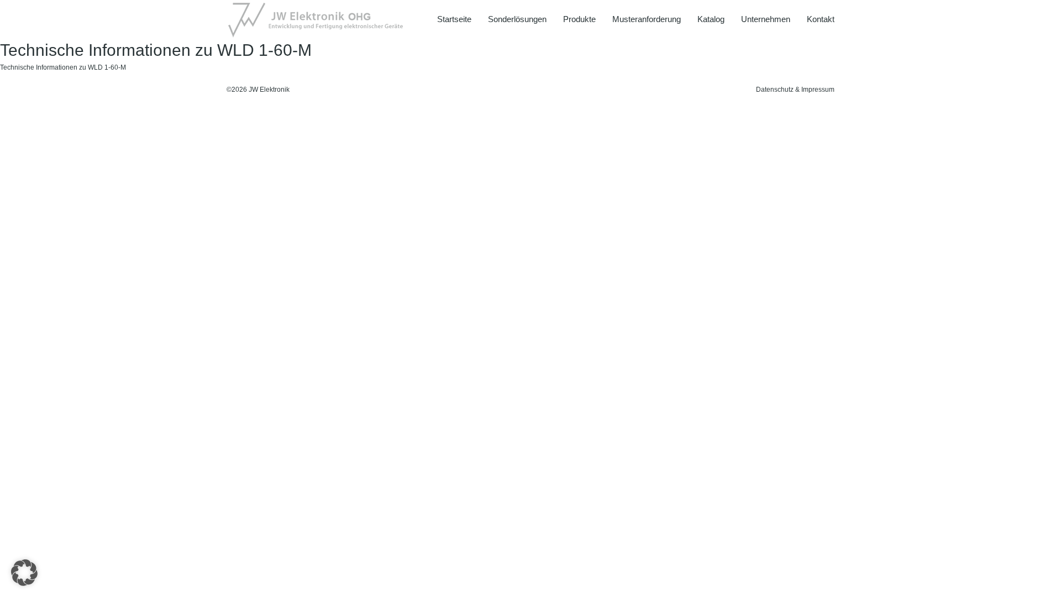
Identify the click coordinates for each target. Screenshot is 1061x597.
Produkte (579, 19)
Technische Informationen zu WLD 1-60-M (63, 67)
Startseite (454, 19)
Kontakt (820, 19)
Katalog (710, 19)
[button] (24, 572)
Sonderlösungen (517, 19)
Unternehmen (765, 19)
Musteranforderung (646, 19)
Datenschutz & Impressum (795, 89)
